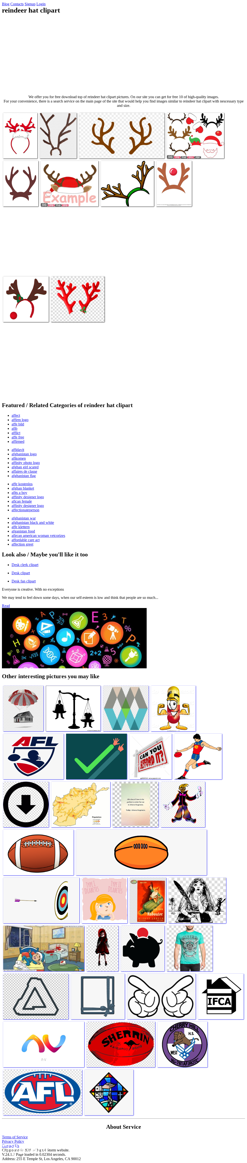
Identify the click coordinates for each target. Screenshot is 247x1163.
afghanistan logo (24, 454)
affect (16, 415)
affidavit (18, 450)
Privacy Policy (13, 1141)
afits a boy (19, 493)
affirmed (18, 441)
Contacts (17, 4)
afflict (16, 433)
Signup (30, 4)
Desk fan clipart (24, 581)
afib (14, 428)
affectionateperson (25, 510)
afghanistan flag (24, 476)
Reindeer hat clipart (17, 152)
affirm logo (20, 420)
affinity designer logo (28, 497)
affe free (18, 437)
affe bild (18, 424)
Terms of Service (15, 1137)
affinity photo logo (26, 463)
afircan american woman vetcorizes (38, 536)
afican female (22, 501)
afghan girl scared (25, 467)
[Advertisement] (123, 54)
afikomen (19, 458)
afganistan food (23, 531)
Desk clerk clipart (25, 565)
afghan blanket (23, 488)
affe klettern (21, 527)
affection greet (22, 544)
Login (41, 4)
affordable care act (26, 540)
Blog (5, 4)
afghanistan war (24, 518)
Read (6, 606)
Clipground (24, 1148)
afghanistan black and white (33, 522)
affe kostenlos (22, 484)
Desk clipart (21, 573)
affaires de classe (24, 471)
